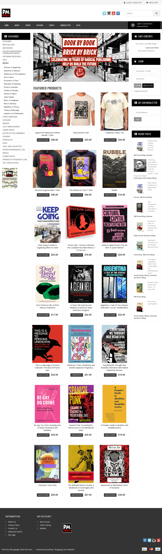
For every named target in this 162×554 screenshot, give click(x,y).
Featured (7, 41)
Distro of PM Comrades (14, 133)
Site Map (11, 535)
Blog (78, 25)
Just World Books (11, 127)
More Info (77, 375)
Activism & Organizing (12, 67)
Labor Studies (9, 97)
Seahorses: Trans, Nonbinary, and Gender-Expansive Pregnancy (81, 366)
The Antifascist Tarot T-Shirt (81, 190)
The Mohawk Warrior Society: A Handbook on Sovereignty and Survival (81, 487)
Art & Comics (9, 77)
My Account (45, 522)
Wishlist (43, 528)
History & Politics (10, 94)
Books (28, 25)
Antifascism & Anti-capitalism (15, 74)
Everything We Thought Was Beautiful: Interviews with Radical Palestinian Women (114, 367)
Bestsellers (9, 45)
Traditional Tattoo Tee (114, 132)
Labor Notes (8, 130)
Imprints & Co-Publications (14, 113)
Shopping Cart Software (64, 549)
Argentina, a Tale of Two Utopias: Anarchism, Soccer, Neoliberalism (114, 306)
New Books (8, 48)
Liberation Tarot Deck (47, 485)
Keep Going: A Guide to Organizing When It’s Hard (47, 246)
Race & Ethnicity (10, 104)
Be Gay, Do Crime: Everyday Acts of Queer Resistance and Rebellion (47, 427)
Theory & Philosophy (11, 110)
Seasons (7, 120)
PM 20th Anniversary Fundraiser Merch (12, 52)
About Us (12, 522)
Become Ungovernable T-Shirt (47, 190)
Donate (6, 123)
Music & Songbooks (11, 100)
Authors (39, 25)
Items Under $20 (10, 117)
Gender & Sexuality (11, 90)
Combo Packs (9, 156)
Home (7, 25)
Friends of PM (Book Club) (15, 160)
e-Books (6, 137)
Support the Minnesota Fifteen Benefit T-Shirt (47, 133)
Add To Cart (43, 140)
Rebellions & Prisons (11, 107)
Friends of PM (65, 25)
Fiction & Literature (11, 87)
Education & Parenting (12, 84)
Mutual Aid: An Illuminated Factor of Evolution (114, 486)
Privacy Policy (13, 525)
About (17, 25)
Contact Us (12, 528)
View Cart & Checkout (146, 51)
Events (51, 25)
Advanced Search (15, 532)
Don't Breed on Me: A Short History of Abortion (47, 306)
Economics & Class (11, 81)
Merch (6, 153)
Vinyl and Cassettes (12, 146)
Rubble (114, 190)
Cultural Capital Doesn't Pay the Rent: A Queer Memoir (114, 246)
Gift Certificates (11, 163)
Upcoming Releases (12, 56)
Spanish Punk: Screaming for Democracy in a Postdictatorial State (81, 427)
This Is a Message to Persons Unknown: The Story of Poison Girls (47, 367)
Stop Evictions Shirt (81, 132)
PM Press (28, 549)
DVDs (5, 143)
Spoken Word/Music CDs (14, 150)
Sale (5, 60)
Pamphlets (8, 140)
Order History (45, 525)
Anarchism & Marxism (12, 71)
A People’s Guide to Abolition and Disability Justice (114, 426)
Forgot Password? (141, 91)
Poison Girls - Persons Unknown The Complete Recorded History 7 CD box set (81, 247)
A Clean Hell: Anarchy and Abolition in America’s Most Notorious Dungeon (81, 307)
